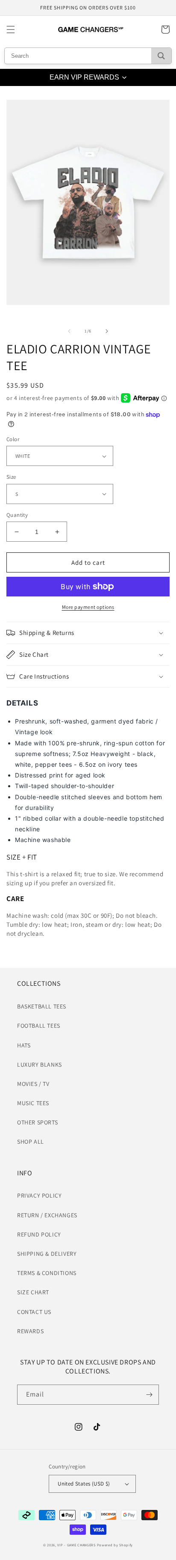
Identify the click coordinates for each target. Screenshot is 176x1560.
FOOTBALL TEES (38, 1025)
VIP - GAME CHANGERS (76, 1544)
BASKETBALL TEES (41, 1006)
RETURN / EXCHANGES (47, 1215)
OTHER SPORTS (37, 1122)
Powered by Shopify (115, 1544)
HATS (23, 1045)
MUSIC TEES (33, 1103)
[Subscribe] (149, 1395)
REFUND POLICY (39, 1234)
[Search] (161, 56)
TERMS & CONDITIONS (46, 1273)
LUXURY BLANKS (39, 1064)
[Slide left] (69, 331)
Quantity (17, 515)
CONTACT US (34, 1312)
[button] (10, 29)
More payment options (88, 607)
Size (11, 476)
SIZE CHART (33, 1292)
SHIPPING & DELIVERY (46, 1253)
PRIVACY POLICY (39, 1195)
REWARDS (30, 1331)
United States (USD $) (84, 1483)
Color (12, 439)
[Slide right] (106, 331)
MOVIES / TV (33, 1084)
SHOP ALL (30, 1141)
